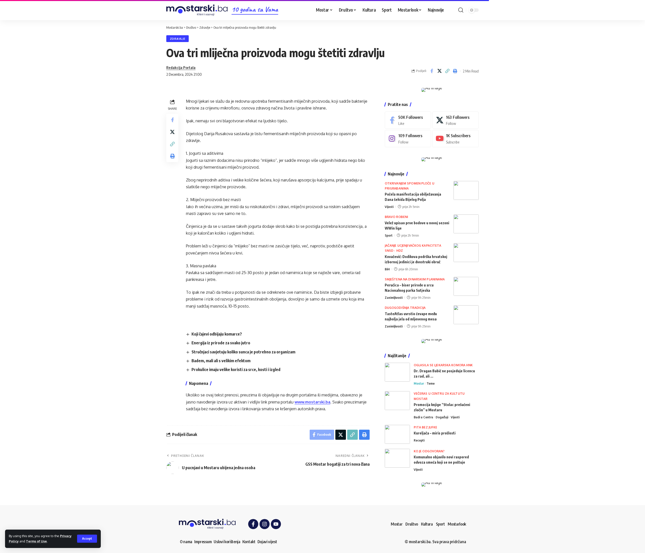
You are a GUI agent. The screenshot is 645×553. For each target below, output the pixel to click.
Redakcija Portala (181, 67)
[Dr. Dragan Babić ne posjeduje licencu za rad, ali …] (397, 372)
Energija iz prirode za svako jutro (220, 342)
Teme (431, 383)
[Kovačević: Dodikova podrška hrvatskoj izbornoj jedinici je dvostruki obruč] (466, 252)
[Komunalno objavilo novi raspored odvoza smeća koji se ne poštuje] (397, 458)
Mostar (419, 383)
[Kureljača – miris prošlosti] (397, 434)
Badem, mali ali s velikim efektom (220, 360)
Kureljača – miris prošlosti (435, 433)
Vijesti (389, 207)
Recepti (419, 440)
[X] (455, 120)
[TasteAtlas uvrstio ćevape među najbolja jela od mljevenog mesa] (466, 314)
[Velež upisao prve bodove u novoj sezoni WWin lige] (466, 223)
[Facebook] (408, 120)
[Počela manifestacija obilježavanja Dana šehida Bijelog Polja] (466, 190)
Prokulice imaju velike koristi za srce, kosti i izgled (235, 369)
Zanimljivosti (394, 298)
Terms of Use (36, 541)
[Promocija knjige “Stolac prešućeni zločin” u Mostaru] (397, 400)
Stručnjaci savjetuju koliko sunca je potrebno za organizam (243, 351)
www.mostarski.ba (312, 401)
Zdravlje (177, 39)
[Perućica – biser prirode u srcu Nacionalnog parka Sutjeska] (466, 286)
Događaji (442, 417)
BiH (387, 269)
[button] (87, 539)
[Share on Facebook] (431, 71)
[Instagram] (408, 138)
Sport (389, 235)
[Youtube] (455, 138)
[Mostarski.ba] (197, 10)
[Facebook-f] (253, 524)
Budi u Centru (423, 417)
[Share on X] (439, 71)
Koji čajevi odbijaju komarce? (216, 334)
